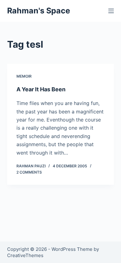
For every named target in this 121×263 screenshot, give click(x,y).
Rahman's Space (38, 10)
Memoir (24, 76)
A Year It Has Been (40, 89)
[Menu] (111, 11)
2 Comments (29, 172)
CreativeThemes (25, 255)
